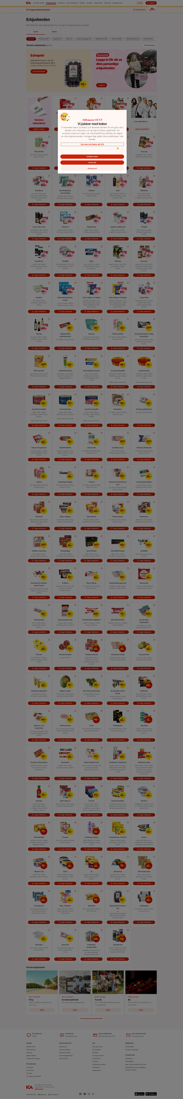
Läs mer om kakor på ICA (92, 144)
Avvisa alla (92, 162)
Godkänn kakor (92, 157)
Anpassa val (92, 168)
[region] (92, 142)
